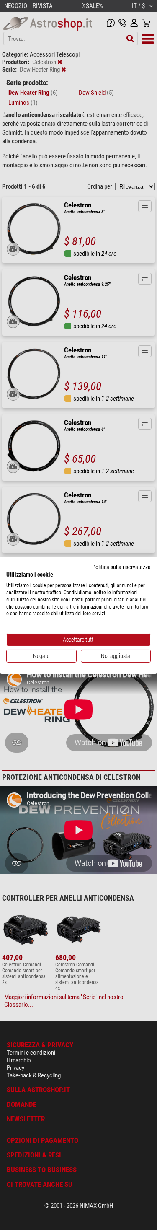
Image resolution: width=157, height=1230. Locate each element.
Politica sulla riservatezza (121, 566)
